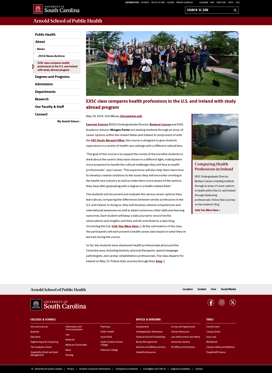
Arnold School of (67, 21)
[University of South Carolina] (58, 304)
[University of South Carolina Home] (56, 9)
